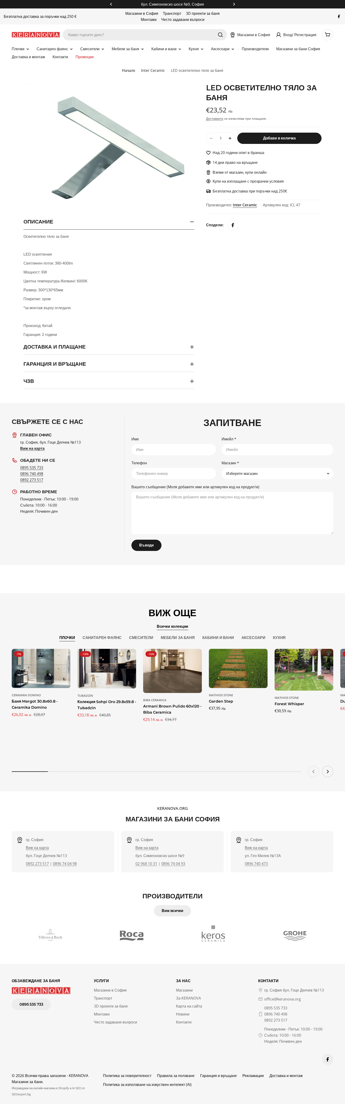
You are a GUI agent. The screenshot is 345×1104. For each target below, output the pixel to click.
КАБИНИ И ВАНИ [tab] (218, 637)
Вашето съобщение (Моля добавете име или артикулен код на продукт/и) (195, 486)
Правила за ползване (176, 1075)
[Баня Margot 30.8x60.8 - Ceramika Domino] (41, 668)
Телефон (139, 462)
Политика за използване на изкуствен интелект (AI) (147, 1084)
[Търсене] (220, 35)
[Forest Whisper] (304, 670)
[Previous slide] (313, 771)
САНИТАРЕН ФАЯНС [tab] (102, 637)
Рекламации (253, 1075)
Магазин (230, 462)
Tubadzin (85, 695)
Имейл (229, 439)
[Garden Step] (238, 668)
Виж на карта (37, 847)
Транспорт (172, 13)
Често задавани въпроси (182, 19)
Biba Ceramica (154, 700)
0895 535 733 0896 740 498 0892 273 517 (275, 1014)
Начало (128, 70)
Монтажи (149, 19)
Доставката (214, 118)
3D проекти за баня (203, 13)
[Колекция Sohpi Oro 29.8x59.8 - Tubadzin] (106, 668)
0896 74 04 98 (65, 863)
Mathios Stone (221, 695)
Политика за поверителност (127, 1075)
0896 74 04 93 (173, 863)
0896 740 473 (256, 863)
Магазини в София (141, 13)
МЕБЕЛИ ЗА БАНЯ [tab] (178, 637)
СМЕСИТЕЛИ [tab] (141, 637)
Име (135, 439)
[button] (111, 4)
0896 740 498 (31, 473)
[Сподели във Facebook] (232, 225)
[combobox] (145, 34)
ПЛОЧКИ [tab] (67, 637)
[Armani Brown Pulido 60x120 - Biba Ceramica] (172, 671)
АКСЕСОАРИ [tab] (254, 637)
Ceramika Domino (26, 695)
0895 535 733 (31, 467)
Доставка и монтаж (286, 1075)
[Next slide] (327, 771)
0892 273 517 (31, 479)
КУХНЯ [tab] (279, 637)
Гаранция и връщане (218, 1075)
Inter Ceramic (153, 70)
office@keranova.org (282, 999)
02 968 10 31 (146, 863)
